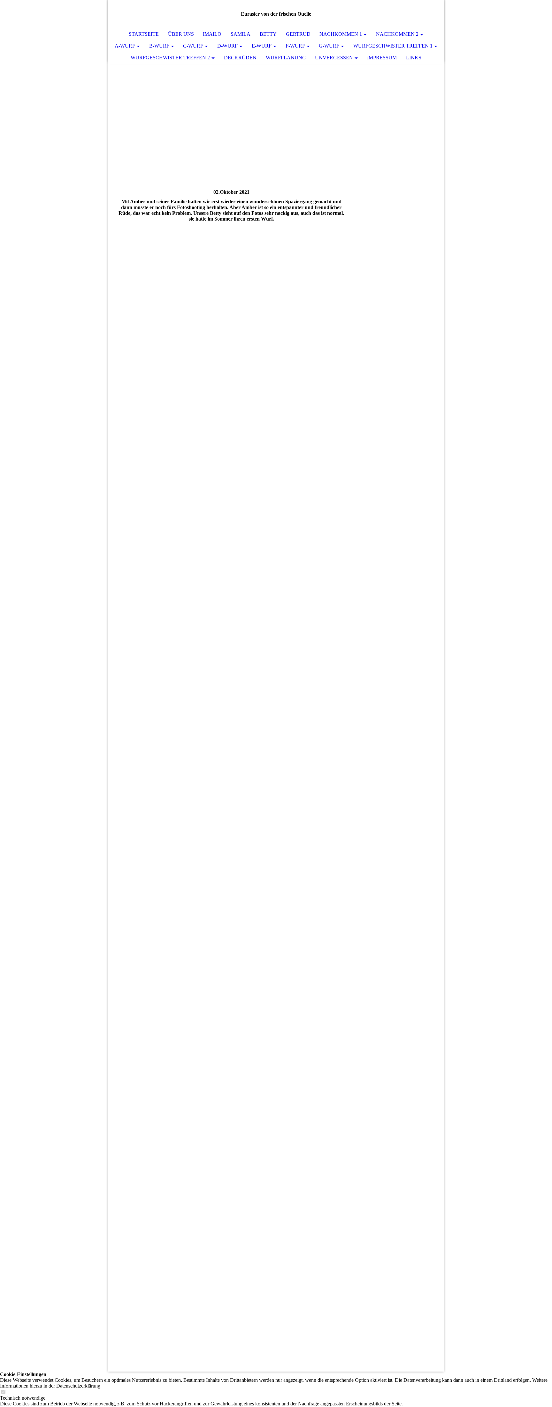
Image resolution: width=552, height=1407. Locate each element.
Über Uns (181, 34)
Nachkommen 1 (340, 34)
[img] (276, 92)
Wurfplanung (286, 57)
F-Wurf (295, 46)
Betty (268, 34)
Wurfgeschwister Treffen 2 (170, 57)
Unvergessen (334, 57)
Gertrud (298, 34)
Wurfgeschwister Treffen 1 (393, 46)
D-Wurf (227, 46)
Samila (240, 34)
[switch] (3, 1392)
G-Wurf (329, 46)
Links (413, 57)
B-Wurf (159, 46)
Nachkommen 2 (397, 34)
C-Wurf (193, 46)
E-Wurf (262, 46)
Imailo (212, 34)
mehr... (123, 1317)
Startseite (144, 34)
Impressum (382, 57)
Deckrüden (240, 57)
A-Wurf (125, 46)
